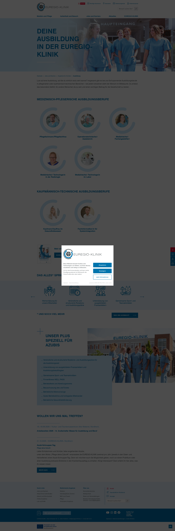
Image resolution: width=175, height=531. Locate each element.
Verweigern (102, 271)
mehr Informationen (102, 277)
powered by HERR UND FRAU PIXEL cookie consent (100, 282)
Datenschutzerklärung (73, 282)
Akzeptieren (102, 265)
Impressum (65, 282)
